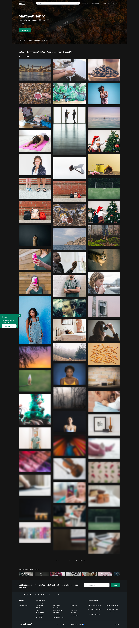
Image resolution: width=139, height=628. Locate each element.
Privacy (51, 595)
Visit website (25, 30)
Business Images (40, 603)
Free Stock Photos (23, 603)
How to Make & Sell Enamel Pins (112, 606)
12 (65, 560)
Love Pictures (74, 612)
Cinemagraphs (74, 610)
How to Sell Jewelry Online (94, 612)
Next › (81, 560)
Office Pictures (39, 607)
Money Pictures (57, 607)
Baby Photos (39, 617)
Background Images (57, 610)
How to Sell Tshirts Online (94, 614)
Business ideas (105, 3)
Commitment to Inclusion (41, 595)
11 (61, 560)
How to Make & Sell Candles (112, 612)
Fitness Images (74, 615)
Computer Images (75, 607)
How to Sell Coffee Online (112, 609)
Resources (115, 3)
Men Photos (56, 612)
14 (72, 560)
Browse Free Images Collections (23, 606)
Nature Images (56, 605)
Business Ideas (91, 603)
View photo (44, 40)
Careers (21, 595)
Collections (85, 3)
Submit (115, 585)
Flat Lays (38, 610)
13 (69, 560)
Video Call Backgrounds (58, 617)
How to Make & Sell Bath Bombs (113, 603)
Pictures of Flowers (40, 615)
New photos (95, 3)
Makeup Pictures (74, 603)
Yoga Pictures (56, 615)
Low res (45, 79)
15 (76, 560)
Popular (27, 56)
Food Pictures (74, 605)
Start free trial (9, 326)
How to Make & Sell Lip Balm (94, 609)
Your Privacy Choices (76, 624)
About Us (57, 595)
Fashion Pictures (57, 603)
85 (84, 560)
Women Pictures (40, 612)
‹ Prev (56, 560)
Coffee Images (39, 605)
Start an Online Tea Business (94, 605)
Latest (20, 56)
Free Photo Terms (28, 595)
